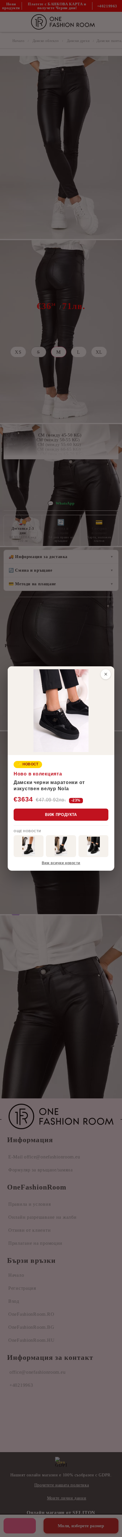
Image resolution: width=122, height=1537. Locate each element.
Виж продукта (61, 814)
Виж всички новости (61, 863)
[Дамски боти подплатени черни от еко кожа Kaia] (29, 846)
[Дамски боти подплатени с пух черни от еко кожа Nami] (61, 846)
